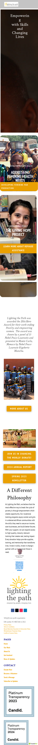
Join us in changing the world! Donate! (19, 455)
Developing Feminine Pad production (14, 186)
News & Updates (9, 659)
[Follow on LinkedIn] (25, 610)
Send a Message (9, 677)
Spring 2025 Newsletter (19, 478)
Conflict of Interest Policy (10, 633)
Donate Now (8, 669)
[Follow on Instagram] (21, 610)
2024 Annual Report (19, 467)
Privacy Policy (7, 625)
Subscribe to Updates (11, 681)
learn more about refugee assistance (18, 248)
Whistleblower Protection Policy (12, 631)
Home (6, 643)
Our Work (7, 647)
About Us (7, 651)
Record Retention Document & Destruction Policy (17, 629)
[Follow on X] (17, 610)
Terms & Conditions (9, 627)
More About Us (19, 408)
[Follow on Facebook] (12, 610)
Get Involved (8, 655)
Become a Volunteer (10, 673)
